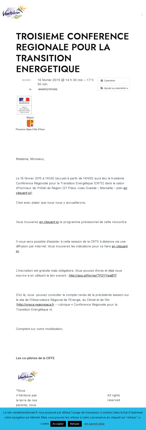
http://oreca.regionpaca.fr (35, 304)
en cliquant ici (49, 222)
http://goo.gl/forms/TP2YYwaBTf (93, 275)
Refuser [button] (74, 423)
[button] (114, 88)
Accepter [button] (58, 423)
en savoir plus (94, 423)
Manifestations (47, 89)
